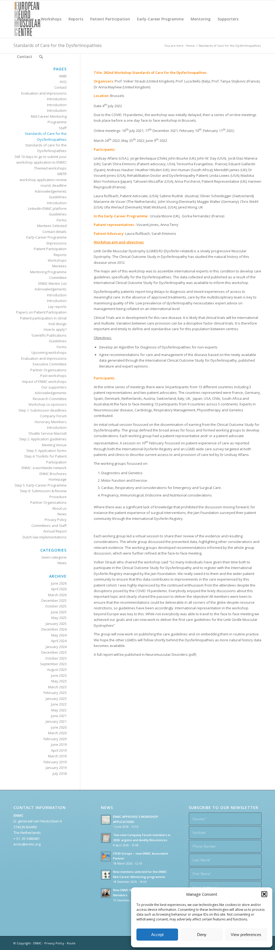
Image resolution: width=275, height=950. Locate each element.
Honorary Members (51, 421)
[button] (264, 894)
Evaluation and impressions (44, 93)
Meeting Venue (54, 444)
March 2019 (57, 756)
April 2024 (59, 640)
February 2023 (55, 692)
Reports (60, 254)
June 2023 (59, 675)
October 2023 (56, 658)
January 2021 (56, 721)
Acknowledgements (51, 191)
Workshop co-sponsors (47, 404)
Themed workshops (50, 168)
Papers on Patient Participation (41, 312)
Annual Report (55, 531)
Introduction (57, 98)
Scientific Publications (49, 335)
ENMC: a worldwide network (44, 467)
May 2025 (59, 617)
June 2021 (59, 715)
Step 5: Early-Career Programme (41, 485)
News (62, 514)
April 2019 (59, 750)
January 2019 (56, 767)
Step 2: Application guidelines (43, 439)
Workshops (57, 260)
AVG (63, 81)
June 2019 (59, 744)
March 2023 (57, 687)
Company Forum (53, 415)
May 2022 (59, 710)
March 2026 (57, 594)
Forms (62, 220)
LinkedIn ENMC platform (47, 208)
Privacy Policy (56, 519)
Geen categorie (54, 557)
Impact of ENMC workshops (44, 381)
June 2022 (59, 704)
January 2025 (56, 623)
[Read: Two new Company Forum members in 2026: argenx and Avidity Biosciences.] (106, 838)
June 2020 (59, 727)
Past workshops (53, 375)
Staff (63, 127)
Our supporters (54, 387)
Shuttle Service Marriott (47, 433)
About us (59, 508)
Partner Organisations (48, 370)
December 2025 (54, 600)
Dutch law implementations (45, 537)
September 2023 (53, 663)
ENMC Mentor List (52, 283)
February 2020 (55, 738)
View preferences (246, 934)
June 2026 (59, 583)
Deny (202, 934)
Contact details (54, 231)
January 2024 (56, 646)
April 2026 (59, 588)
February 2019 (55, 762)
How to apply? (55, 329)
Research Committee (50, 398)
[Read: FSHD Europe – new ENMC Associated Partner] (106, 856)
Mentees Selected (52, 225)
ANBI (63, 76)
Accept (157, 934)
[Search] (41, 56)
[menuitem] (25, 19)
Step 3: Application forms (46, 450)
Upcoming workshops (49, 352)
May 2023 (59, 681)
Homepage (58, 479)
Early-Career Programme (46, 237)
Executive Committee (50, 364)
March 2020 (57, 733)
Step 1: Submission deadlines (43, 410)
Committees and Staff (49, 525)
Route (71, 943)
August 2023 (57, 669)
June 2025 (59, 612)
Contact (60, 87)
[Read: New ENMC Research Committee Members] (106, 893)
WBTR (62, 173)
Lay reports (57, 306)
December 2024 (54, 629)
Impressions (56, 243)
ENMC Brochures (53, 473)
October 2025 (56, 606)
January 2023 (56, 698)
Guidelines (58, 197)
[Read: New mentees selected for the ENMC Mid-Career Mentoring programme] (106, 875)
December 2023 (54, 652)
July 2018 (60, 773)
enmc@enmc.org (27, 844)
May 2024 (59, 635)
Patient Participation (50, 248)
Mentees (59, 266)
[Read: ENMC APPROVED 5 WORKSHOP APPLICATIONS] (106, 820)
